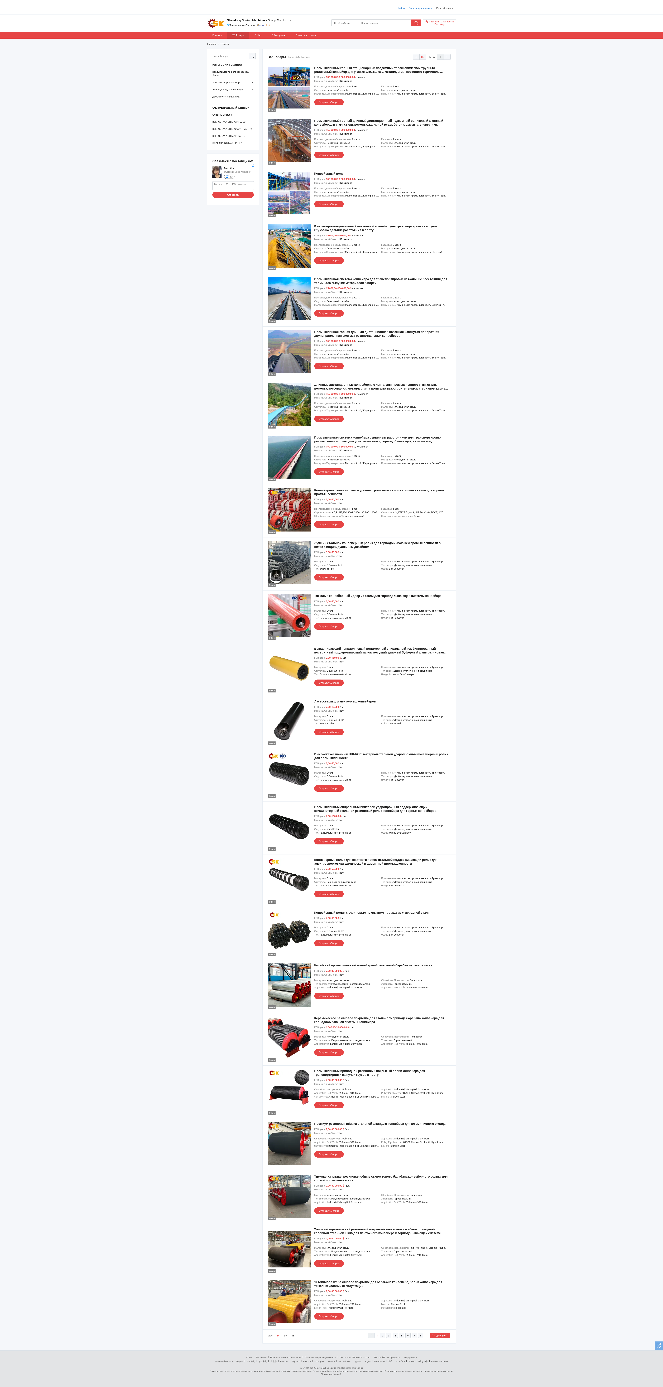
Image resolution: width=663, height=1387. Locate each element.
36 (285, 1335)
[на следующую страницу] (447, 57)
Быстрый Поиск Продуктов (387, 1357)
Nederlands (379, 1361)
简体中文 (251, 1361)
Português (319, 1361)
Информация (410, 1357)
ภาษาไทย (400, 1361)
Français (284, 1361)
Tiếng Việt (423, 1361)
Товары (240, 35)
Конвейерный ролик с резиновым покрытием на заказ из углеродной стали (372, 912)
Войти (401, 8)
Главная (217, 35)
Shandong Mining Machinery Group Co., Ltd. (257, 20)
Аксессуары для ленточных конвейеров (345, 701)
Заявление (261, 1357)
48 (292, 1335)
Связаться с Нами (306, 35)
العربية (368, 1361)
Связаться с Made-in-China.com (355, 1357)
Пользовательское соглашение (285, 1357)
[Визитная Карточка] (252, 165)
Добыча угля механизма (225, 96)
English (239, 1361)
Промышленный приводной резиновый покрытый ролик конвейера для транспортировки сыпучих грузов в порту (369, 1072)
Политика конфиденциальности (320, 1357)
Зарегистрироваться (420, 8)
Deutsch (307, 1361)
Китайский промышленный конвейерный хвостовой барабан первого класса (373, 965)
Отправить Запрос (329, 102)
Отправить (233, 194)
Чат (231, 176)
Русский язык (344, 1361)
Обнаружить (278, 35)
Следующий (439, 1335)
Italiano (331, 1361)
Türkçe (411, 1361)
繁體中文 (262, 1361)
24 (278, 1335)
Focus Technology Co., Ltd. (328, 1367)
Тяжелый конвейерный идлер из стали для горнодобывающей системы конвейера (377, 596)
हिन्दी (390, 1361)
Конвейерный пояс (329, 173)
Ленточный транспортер (226, 82)
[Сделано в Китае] (229, 7)
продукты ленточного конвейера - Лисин (231, 73)
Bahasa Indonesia (439, 1361)
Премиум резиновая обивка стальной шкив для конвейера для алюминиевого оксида (379, 1123)
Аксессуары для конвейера (227, 89)
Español (296, 1361)
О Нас (257, 35)
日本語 (273, 1361)
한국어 (358, 1361)
